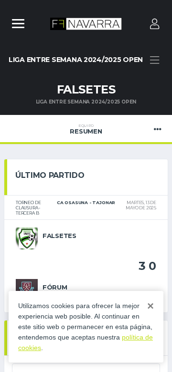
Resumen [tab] (86, 129)
